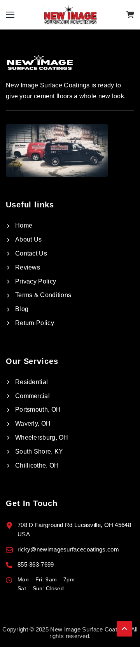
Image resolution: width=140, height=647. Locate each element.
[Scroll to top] (124, 627)
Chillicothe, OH (37, 465)
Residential (31, 382)
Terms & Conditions (43, 295)
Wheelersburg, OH (41, 437)
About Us (28, 239)
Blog (21, 309)
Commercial (32, 396)
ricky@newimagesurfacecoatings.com (68, 549)
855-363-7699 (36, 564)
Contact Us (31, 253)
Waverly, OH (33, 423)
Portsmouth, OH (38, 409)
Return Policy (34, 323)
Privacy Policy (35, 281)
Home (23, 225)
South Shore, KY (39, 451)
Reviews (27, 267)
